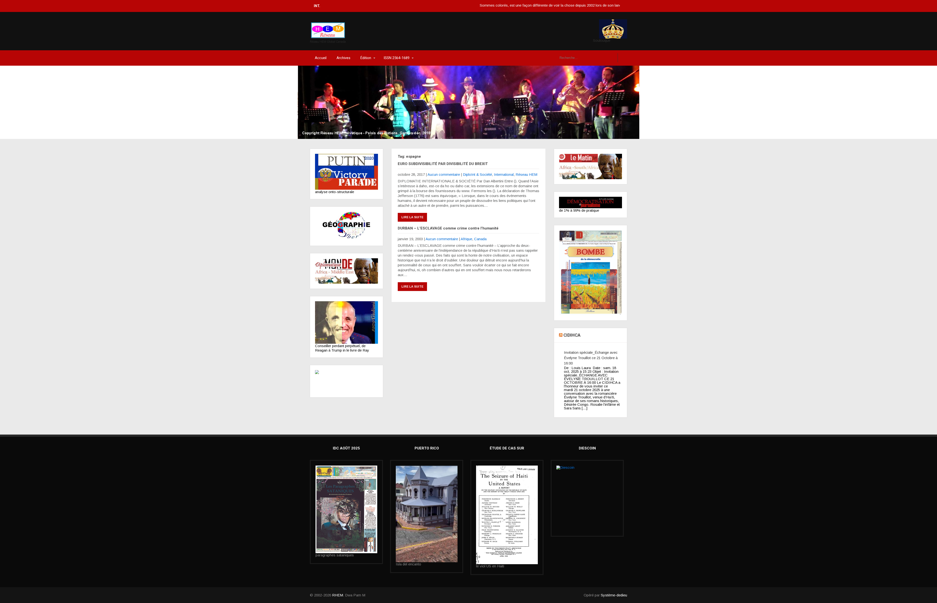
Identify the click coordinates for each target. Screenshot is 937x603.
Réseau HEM (526, 174)
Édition (365, 58)
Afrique (466, 239)
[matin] (590, 166)
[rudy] (346, 322)
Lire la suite (412, 217)
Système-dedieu (614, 595)
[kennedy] (346, 172)
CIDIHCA (572, 335)
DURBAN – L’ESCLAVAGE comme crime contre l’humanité (448, 228)
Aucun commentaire (444, 174)
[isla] (427, 514)
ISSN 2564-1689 (396, 58)
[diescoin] (587, 487)
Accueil (320, 58)
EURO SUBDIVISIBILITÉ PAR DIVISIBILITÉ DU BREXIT (443, 164)
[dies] (346, 381)
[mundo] (346, 271)
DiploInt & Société (477, 174)
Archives (343, 58)
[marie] (507, 515)
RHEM (337, 595)
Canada (480, 239)
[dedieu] (590, 202)
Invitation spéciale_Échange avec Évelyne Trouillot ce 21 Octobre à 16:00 (591, 357)
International (504, 174)
